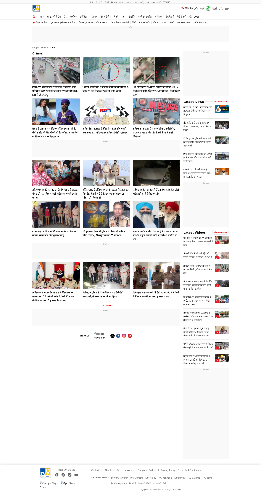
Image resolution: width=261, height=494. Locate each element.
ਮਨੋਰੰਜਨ (93, 16)
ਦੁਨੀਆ (73, 16)
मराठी (121, 2)
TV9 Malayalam (119, 483)
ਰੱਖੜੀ (171, 22)
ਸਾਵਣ (164, 22)
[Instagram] (124, 336)
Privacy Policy (168, 469)
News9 (99, 2)
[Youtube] (130, 336)
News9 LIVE (144, 483)
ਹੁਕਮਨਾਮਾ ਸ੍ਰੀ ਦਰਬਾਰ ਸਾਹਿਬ (63, 22)
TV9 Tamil (207, 477)
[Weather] (197, 8)
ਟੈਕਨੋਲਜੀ (170, 16)
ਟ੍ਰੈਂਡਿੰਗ (83, 16)
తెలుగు (114, 2)
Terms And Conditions (189, 469)
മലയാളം (151, 2)
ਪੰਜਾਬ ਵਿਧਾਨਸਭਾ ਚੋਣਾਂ (120, 22)
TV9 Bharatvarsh (119, 477)
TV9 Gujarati (193, 477)
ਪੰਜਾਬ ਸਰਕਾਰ (102, 22)
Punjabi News (39, 47)
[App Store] (70, 485)
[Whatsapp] (207, 8)
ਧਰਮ (123, 16)
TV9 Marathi (136, 477)
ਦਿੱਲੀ (134, 22)
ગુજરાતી (129, 2)
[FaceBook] (118, 336)
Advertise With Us (126, 469)
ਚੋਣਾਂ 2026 (194, 16)
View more (219, 101)
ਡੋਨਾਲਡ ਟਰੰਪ (144, 22)
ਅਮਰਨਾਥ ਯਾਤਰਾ (184, 22)
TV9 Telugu (150, 477)
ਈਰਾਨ (155, 22)
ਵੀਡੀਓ (132, 16)
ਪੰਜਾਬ (41, 16)
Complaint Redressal (148, 469)
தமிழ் (142, 2)
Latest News (193, 101)
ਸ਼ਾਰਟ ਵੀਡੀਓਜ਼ (54, 16)
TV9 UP (132, 483)
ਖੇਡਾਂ (116, 16)
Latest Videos (194, 232)
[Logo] (36, 8)
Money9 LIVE (159, 483)
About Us (109, 469)
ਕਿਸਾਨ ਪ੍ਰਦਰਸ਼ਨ (86, 22)
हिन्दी (92, 2)
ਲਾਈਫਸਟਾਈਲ (145, 16)
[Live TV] (213, 8)
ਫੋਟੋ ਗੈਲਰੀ (181, 16)
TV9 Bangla (179, 477)
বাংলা (136, 2)
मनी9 (159, 2)
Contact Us (96, 469)
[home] (34, 16)
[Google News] (101, 336)
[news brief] (186, 8)
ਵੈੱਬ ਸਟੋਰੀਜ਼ (105, 16)
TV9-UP (166, 2)
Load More (106, 305)
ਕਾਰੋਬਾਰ (159, 16)
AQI (202, 8)
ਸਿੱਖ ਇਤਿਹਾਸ (200, 22)
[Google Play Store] (49, 485)
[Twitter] (112, 336)
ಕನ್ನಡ (107, 2)
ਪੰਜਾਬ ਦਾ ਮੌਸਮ (42, 22)
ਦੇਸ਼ (65, 16)
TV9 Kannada (165, 477)
